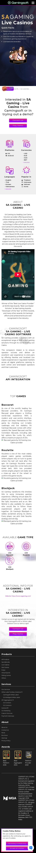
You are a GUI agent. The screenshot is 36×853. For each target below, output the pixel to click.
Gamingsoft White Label (11, 695)
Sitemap (4, 738)
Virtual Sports (6, 672)
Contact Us (18, 120)
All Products (5, 659)
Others (4, 678)
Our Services (6, 689)
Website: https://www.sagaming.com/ (18, 596)
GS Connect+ (7, 705)
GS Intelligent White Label (11, 697)
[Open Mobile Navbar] (33, 2)
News (3, 732)
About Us (4, 727)
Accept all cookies (17, 848)
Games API (5, 708)
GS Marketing (6, 710)
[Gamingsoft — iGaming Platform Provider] (18, 2)
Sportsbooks (6, 662)
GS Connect (7, 702)
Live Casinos (5, 665)
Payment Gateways (8, 716)
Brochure (5, 735)
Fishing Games (6, 675)
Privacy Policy (6, 740)
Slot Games (5, 667)
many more (27, 162)
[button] (18, 692)
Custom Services (7, 713)
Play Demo (18, 126)
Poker (3, 670)
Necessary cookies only (17, 843)
